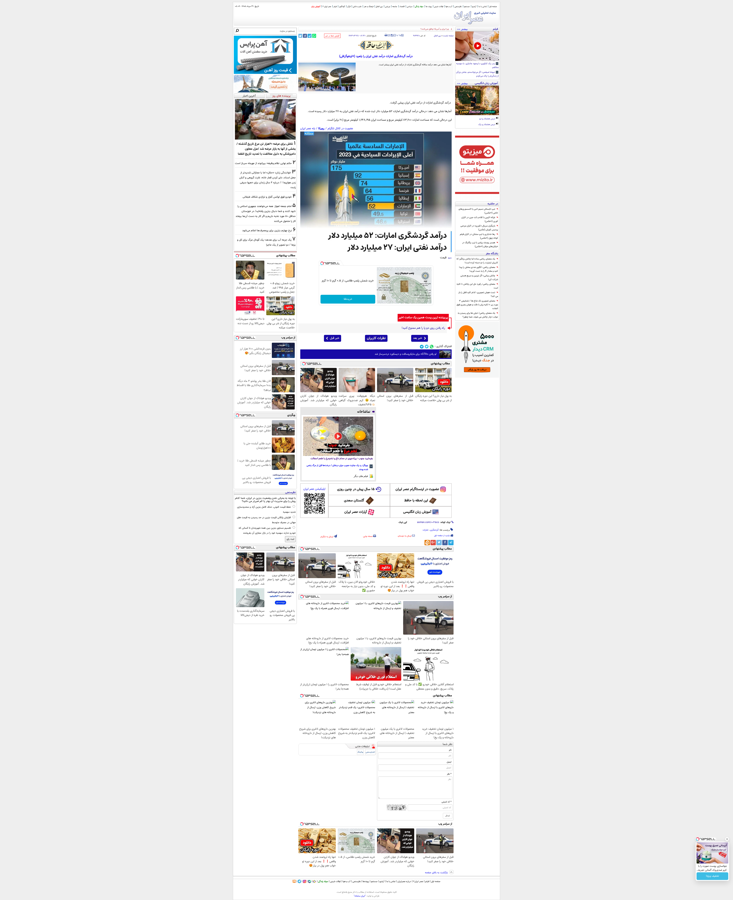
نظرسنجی (458, 6)
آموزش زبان (315, 6)
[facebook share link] (305, 36)
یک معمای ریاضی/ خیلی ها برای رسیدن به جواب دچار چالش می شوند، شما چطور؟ (478, 315)
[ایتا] (427, 542)
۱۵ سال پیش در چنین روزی (356, 489)
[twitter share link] (300, 36)
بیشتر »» (462, 29)
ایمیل (449, 762)
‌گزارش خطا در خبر (332, 36)
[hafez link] (376, 45)
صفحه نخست (448, 35)
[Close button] (727, 839)
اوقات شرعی (438, 6)
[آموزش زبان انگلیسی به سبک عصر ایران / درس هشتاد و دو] (477, 100)
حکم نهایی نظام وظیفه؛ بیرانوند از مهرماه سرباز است (263, 163)
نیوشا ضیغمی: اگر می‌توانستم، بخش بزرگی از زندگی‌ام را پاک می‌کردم (477, 74)
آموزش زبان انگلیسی (417, 512)
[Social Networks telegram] (422, 347)
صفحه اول (493, 6)
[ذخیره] (391, 35)
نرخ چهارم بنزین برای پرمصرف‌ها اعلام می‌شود (267, 230)
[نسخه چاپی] (386, 35)
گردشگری (434, 530)
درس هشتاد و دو (487, 119)
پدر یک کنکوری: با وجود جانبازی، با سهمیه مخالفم (477, 65)
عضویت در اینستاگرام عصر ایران (417, 489)
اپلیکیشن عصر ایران (314, 489)
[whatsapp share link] (314, 36)
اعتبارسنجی (370, 752)
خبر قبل (334, 338)
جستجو (467, 6)
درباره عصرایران (404, 881)
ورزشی (387, 6)
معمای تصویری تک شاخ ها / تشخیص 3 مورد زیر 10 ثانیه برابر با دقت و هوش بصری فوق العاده (477, 304)
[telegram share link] (310, 36)
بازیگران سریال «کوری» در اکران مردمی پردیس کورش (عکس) (479, 227)
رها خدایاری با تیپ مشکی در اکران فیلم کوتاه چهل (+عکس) (479, 236)
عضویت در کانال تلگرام (340, 128)
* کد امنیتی (446, 802)
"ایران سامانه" (360, 896)
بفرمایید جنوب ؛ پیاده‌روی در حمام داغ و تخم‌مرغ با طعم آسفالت (342, 459)
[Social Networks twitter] (427, 347)
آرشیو (474, 6)
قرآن (348, 6)
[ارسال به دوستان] (388, 35)
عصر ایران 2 (327, 6)
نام (450, 750)
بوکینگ (360, 752)
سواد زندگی (419, 6)
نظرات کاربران (376, 338)
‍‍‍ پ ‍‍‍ (399, 35)
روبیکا (321, 128)
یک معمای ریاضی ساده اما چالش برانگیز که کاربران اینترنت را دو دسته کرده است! (477, 260)
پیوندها (366, 881)
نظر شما (447, 744)
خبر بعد (417, 338)
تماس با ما (483, 6)
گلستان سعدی (354, 500)
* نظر (449, 774)
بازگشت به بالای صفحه (437, 873)
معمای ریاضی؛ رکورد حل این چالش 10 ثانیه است (477, 286)
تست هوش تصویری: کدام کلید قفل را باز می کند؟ (478, 294)
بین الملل (379, 6)
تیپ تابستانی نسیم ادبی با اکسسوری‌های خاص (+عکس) (478, 211)
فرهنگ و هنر (368, 6)
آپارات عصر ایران (355, 512)
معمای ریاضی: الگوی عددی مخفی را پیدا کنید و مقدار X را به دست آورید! (478, 269)
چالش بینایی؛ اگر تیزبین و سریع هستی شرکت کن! (479, 277)
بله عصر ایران (307, 128)
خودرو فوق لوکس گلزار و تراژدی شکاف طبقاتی (267, 197)
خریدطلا (348, 299)
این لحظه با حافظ (416, 500)
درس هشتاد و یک (487, 124)
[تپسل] (322, 263)
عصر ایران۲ (418, 881)
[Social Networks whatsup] (432, 347)
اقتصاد (402, 6)
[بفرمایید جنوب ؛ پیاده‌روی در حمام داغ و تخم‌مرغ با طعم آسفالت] (338, 436)
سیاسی (410, 6)
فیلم (335, 6)
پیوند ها (429, 6)
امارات (425, 530)
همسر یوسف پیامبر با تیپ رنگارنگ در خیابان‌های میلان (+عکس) (480, 244)
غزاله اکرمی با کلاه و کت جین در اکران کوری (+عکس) (479, 219)
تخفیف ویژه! (712, 876)
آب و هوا (449, 6)
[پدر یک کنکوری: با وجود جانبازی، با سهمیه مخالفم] (477, 46)
